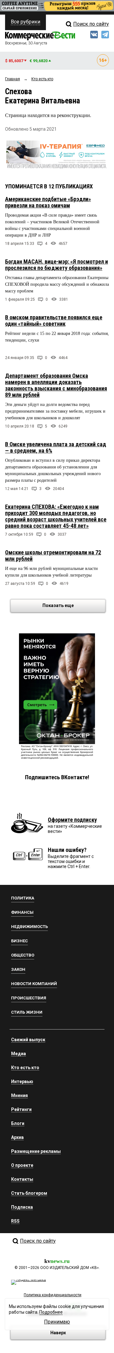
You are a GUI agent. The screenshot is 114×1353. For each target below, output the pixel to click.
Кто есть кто (25, 1067)
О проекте (22, 1165)
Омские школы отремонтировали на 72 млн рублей (53, 555)
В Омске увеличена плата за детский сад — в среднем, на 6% (55, 447)
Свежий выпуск (28, 1039)
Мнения (19, 1095)
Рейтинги (21, 1109)
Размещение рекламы (36, 1151)
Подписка (22, 1207)
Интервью (22, 1081)
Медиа (18, 1053)
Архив (17, 1137)
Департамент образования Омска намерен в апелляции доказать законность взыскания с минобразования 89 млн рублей (56, 385)
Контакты (22, 1179)
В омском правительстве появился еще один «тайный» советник (53, 320)
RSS (15, 1221)
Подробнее (51, 1312)
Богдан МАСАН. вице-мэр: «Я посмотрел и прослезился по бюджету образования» (56, 264)
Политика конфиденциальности (52, 1295)
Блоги (17, 1123)
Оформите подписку (72, 819)
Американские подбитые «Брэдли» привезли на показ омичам (48, 202)
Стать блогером (29, 1193)
